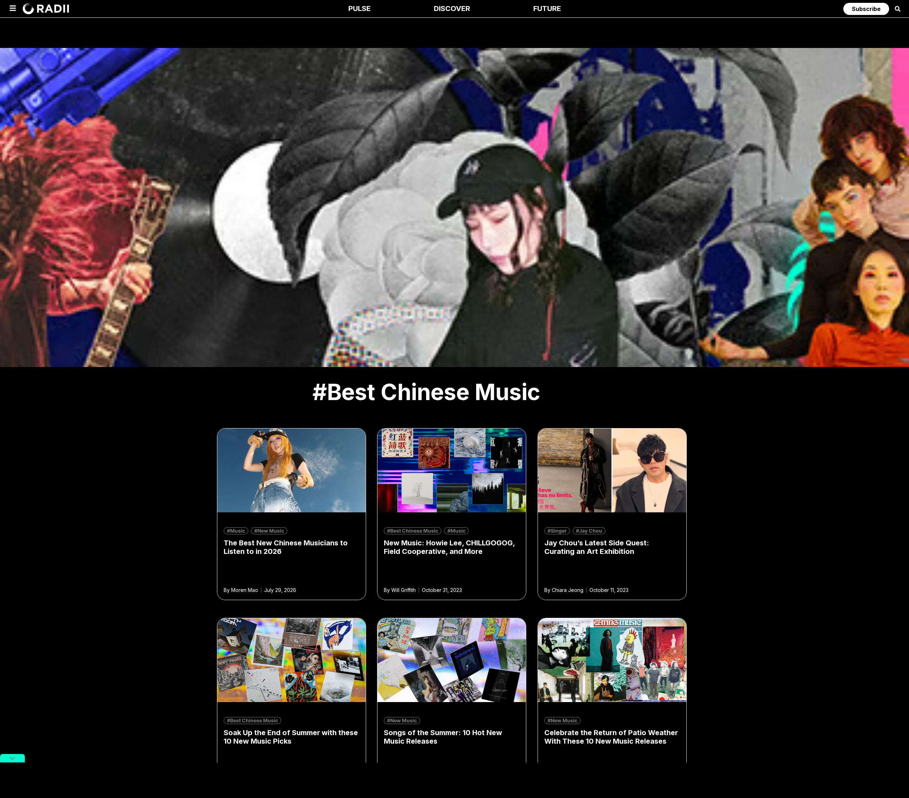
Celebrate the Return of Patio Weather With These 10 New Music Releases (611, 736)
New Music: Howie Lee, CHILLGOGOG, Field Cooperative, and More (449, 547)
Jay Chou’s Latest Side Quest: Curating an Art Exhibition (596, 547)
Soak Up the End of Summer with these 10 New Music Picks (291, 736)
